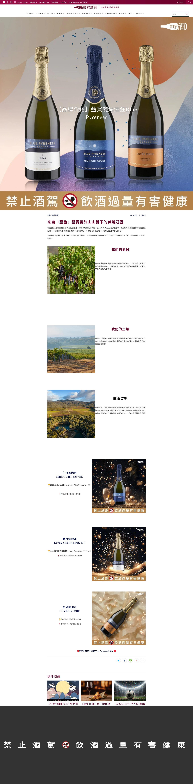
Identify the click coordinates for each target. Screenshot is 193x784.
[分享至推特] (118, 660)
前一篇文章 (133, 215)
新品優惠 (39, 13)
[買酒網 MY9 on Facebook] (8, 2)
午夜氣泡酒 (70, 473)
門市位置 (64, 2)
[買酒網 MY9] (96, 7)
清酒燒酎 (97, 13)
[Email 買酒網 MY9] (15, 2)
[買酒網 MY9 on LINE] (4, 2)
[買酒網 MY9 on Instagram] (11, 2)
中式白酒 (86, 13)
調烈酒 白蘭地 (72, 13)
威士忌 (50, 13)
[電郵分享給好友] (142, 660)
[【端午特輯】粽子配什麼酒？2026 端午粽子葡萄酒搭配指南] (96, 691)
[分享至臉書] (124, 660)
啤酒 (130, 13)
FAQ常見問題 (44, 2)
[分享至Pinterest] (136, 660)
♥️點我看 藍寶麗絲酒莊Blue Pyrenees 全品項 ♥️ (96, 651)
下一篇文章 (142, 215)
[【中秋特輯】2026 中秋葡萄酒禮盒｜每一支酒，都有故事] (63, 691)
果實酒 (121, 13)
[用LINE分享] (130, 660)
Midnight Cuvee (69, 477)
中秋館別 (30, 13)
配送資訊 (55, 2)
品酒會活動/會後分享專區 (78, 2)
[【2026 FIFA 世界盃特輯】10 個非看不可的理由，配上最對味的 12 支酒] (130, 691)
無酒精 (139, 13)
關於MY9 (33, 2)
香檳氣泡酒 (110, 13)
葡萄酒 (59, 13)
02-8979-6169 (23, 2)
